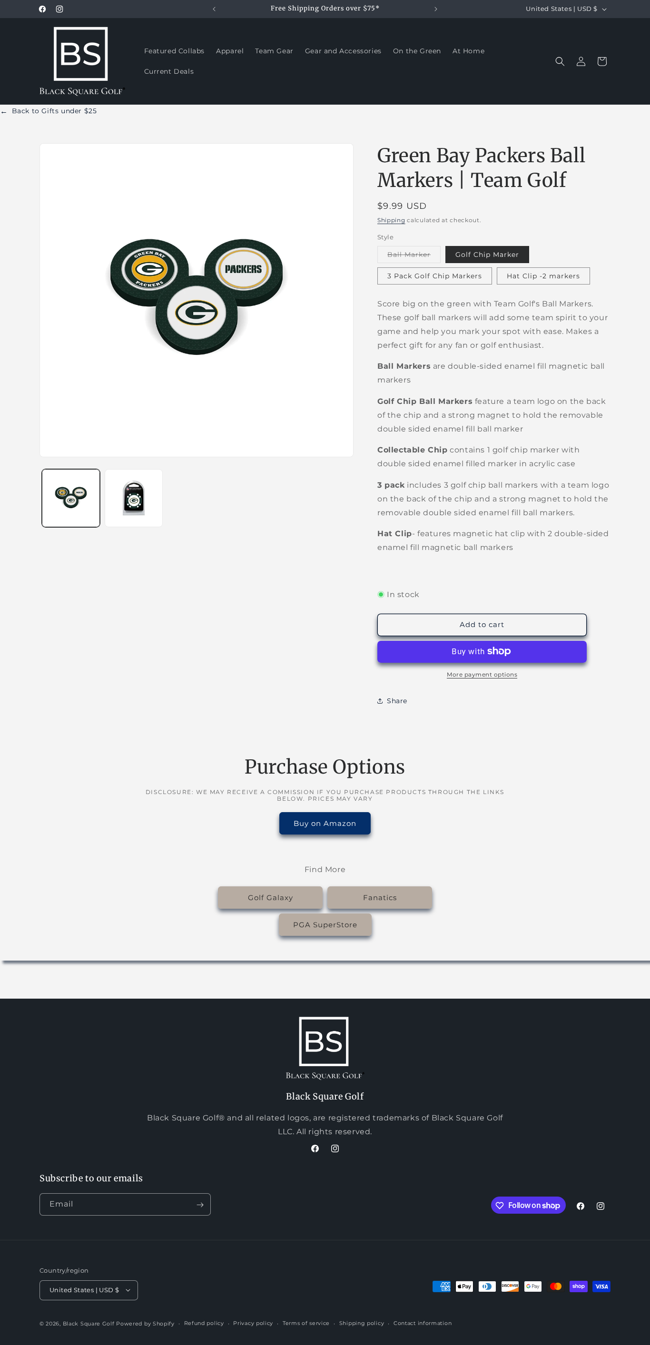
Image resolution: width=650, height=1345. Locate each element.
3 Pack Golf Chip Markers (434, 276)
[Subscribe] (199, 1205)
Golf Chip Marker (487, 254)
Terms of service (306, 1323)
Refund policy (204, 1323)
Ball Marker (414, 256)
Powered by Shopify (145, 1323)
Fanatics (380, 897)
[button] (560, 61)
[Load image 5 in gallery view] (134, 498)
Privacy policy (253, 1323)
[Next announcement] (435, 9)
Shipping (391, 220)
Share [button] (397, 700)
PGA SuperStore (325, 924)
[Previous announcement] (214, 9)
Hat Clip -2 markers (543, 276)
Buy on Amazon (325, 822)
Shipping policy (361, 1323)
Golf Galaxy (270, 897)
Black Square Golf (89, 1323)
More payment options (482, 673)
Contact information (423, 1323)
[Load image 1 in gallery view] (71, 498)
